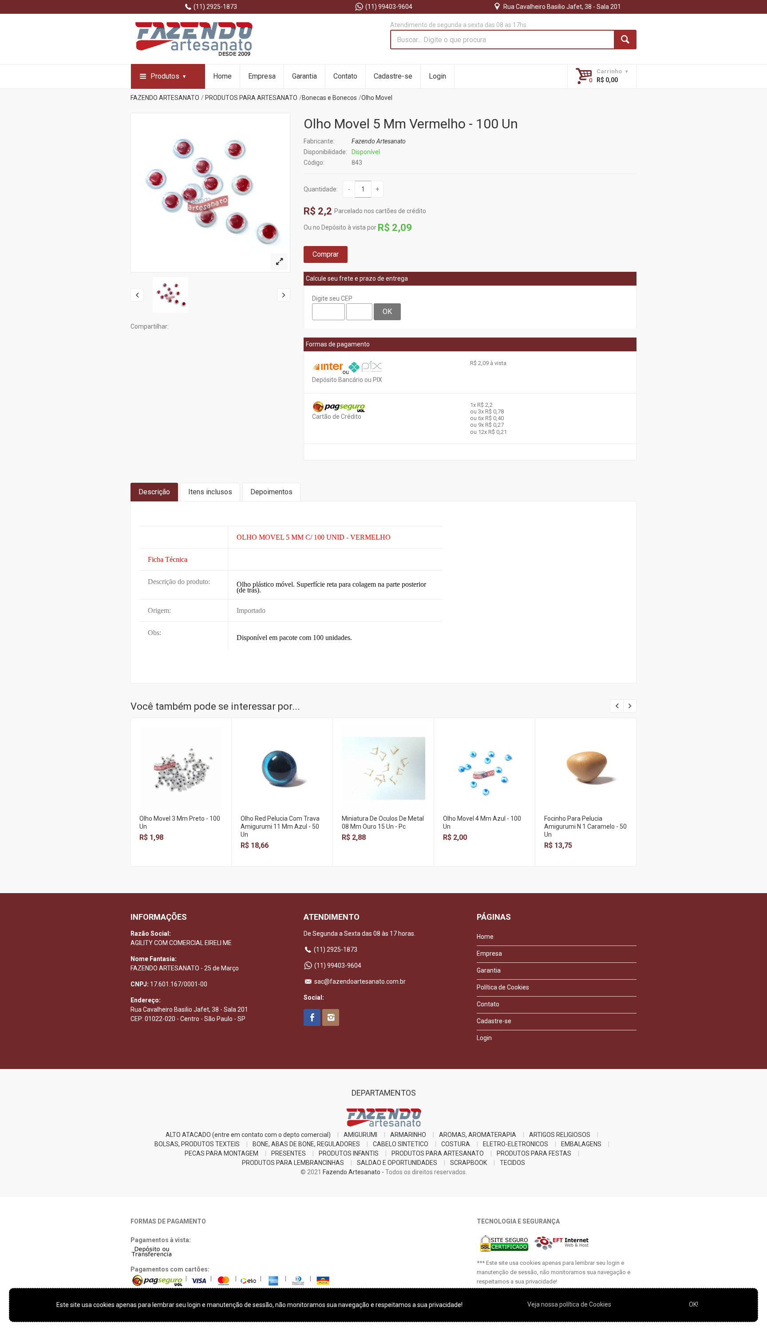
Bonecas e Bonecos (329, 97)
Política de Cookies (503, 987)
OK (387, 311)
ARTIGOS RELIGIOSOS (559, 1134)
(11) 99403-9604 (388, 6)
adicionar (180, 775)
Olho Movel (376, 97)
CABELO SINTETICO (400, 1144)
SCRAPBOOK (468, 1162)
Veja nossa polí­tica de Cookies (569, 1304)
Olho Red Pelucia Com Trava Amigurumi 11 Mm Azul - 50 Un (280, 826)
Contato (345, 76)
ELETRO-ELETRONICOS (515, 1144)
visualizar (180, 756)
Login (437, 76)
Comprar (325, 254)
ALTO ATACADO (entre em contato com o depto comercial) (248, 1134)
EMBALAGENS (581, 1144)
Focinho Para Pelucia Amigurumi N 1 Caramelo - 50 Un (585, 826)
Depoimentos (271, 492)
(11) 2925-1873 (214, 6)
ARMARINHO (408, 1134)
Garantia (304, 76)
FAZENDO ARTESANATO (164, 97)
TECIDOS (512, 1162)
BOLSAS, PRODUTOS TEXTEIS (197, 1144)
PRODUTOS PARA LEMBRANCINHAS (293, 1162)
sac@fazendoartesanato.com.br (359, 981)
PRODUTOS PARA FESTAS (534, 1153)
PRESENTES (288, 1153)
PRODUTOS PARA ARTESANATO (251, 97)
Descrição (154, 492)
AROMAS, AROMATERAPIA (477, 1134)
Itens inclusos (210, 492)
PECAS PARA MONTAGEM (221, 1153)
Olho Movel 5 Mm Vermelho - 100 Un (411, 123)
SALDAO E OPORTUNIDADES (397, 1162)
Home (222, 76)
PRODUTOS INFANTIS (349, 1153)
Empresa (262, 76)
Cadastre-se (393, 76)
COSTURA (455, 1144)
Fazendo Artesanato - (353, 1172)
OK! (693, 1304)
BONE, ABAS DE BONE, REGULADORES (306, 1144)
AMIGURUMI (360, 1134)
